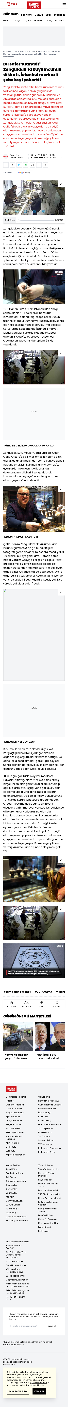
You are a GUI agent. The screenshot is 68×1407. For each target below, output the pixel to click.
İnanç (49, 20)
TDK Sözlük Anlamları (48, 1169)
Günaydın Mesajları (16, 1181)
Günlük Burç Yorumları (49, 1124)
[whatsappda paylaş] (25, 165)
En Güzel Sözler (45, 1215)
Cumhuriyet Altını (14, 1200)
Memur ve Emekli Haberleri (14, 1137)
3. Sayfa (31, 51)
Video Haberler (45, 1165)
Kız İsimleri (43, 1231)
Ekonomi (26, 14)
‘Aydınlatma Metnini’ (17, 1385)
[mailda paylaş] (32, 165)
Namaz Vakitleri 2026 (48, 1100)
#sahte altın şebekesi (17, 991)
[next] (63, 1042)
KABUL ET (39, 1391)
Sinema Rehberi (46, 1140)
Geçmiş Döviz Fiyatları (17, 1279)
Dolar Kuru (11, 1146)
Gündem (10, 14)
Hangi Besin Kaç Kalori (49, 1198)
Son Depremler (45, 1128)
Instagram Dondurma (49, 1148)
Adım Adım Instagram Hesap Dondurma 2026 (17, 1285)
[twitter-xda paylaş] (12, 165)
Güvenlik (38, 20)
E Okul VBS (43, 1116)
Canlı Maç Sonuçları (16, 1216)
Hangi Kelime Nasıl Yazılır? (47, 1210)
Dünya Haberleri (14, 1120)
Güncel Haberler (14, 1108)
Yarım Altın (11, 1193)
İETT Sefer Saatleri (14, 1261)
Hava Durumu (45, 1132)
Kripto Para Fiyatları (15, 1154)
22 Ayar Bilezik (13, 1204)
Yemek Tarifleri (13, 1165)
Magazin (59, 14)
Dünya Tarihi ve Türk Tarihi (48, 1185)
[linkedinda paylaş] (19, 165)
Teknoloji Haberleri (15, 1132)
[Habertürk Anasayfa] (34, 4)
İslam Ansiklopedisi (48, 1190)
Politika (6, 20)
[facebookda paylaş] (6, 165)
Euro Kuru (10, 1150)
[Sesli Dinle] (18, 220)
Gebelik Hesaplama (16, 1265)
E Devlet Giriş (44, 1120)
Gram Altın (11, 1185)
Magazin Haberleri (15, 1112)
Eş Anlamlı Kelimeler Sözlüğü (48, 1203)
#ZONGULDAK (43, 991)
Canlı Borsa (44, 1096)
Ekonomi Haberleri (15, 1104)
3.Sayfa (17, 20)
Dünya (39, 14)
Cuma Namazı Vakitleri (50, 1104)
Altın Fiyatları (12, 1142)
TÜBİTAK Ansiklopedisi (49, 1194)
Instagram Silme (46, 1152)
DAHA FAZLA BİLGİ (17, 1391)
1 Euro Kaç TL (12, 1212)
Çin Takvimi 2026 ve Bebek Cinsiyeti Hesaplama (16, 1255)
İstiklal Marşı (44, 1112)
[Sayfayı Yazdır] (39, 165)
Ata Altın (10, 1196)
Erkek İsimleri (44, 1227)
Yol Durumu (44, 1136)
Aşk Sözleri (11, 1177)
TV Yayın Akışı (45, 1144)
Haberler (7, 51)
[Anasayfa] (11, 1089)
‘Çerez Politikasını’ (38, 1382)
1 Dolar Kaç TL (12, 1208)
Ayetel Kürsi (11, 1169)
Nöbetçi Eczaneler (47, 1108)
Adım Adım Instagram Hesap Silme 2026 (17, 1291)
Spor (48, 14)
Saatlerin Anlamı (14, 1173)
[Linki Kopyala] (45, 165)
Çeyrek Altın (11, 1189)
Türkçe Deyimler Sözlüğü (14, 1247)
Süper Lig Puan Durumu (17, 1220)
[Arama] (4, 4)
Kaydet (52, 1326)
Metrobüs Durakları (47, 1219)
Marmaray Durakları (48, 1223)
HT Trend (59, 20)
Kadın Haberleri (13, 1128)
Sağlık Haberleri (13, 1124)
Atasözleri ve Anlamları (17, 1241)
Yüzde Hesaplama (15, 1275)
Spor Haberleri (13, 1116)
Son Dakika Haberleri (16, 1096)
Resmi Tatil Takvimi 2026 (15, 1298)
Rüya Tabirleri (45, 1179)
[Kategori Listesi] (64, 4)
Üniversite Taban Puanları (46, 1174)
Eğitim (28, 20)
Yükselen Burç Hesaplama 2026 (14, 1270)
